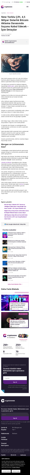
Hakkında (23, 455)
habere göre (11, 86)
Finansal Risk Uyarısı (5, 444)
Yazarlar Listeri (23, 339)
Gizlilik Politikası (4, 438)
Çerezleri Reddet (6, 471)
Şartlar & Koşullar (4, 429)
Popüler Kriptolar (3, 455)
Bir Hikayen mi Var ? (17, 429)
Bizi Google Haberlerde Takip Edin (16, 224)
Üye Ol (15, 382)
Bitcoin (22, 184)
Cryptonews (3, 12)
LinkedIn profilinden (6, 162)
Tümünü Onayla (16, 471)
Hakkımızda (5, 433)
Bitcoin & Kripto (13, 455)
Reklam (14, 433)
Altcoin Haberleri (10, 12)
